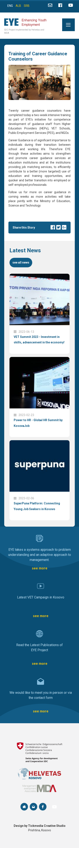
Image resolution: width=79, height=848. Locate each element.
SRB (26, 5)
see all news (20, 262)
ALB (18, 5)
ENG (10, 5)
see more (39, 568)
